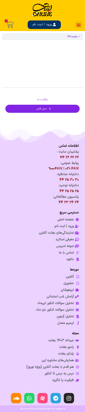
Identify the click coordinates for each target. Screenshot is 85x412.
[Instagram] (69, 398)
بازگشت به (42, 99)
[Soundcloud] (16, 398)
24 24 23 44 (69, 202)
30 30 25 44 (69, 179)
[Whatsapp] (29, 398)
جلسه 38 (72, 36)
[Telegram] (56, 398)
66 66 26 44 (69, 157)
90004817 (55, 168)
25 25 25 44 (69, 191)
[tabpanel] (42, 64)
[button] (78, 24)
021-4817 (72, 168)
